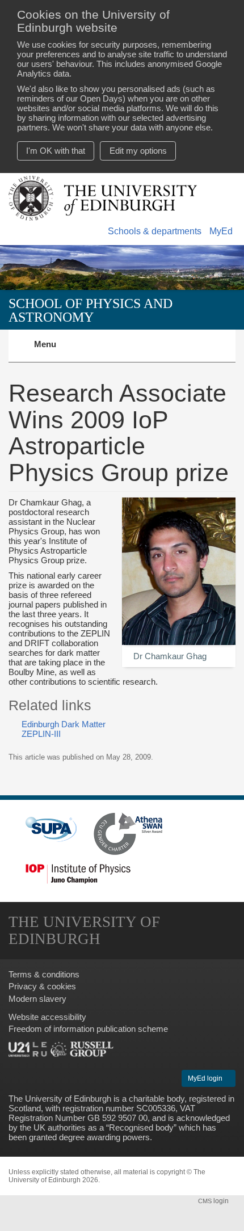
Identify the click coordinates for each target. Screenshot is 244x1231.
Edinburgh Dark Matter (64, 724)
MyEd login (206, 1078)
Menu (52, 350)
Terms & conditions (44, 974)
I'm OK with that (55, 150)
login (214, 1201)
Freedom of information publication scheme (88, 1029)
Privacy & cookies (42, 986)
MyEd (221, 231)
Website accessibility (47, 1017)
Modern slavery (37, 999)
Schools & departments (154, 231)
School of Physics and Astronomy (91, 310)
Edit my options (138, 150)
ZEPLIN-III (41, 734)
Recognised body (141, 1127)
